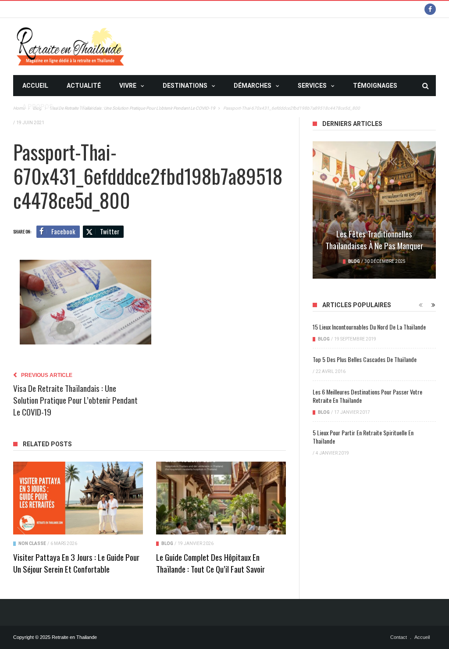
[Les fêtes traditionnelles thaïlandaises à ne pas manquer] (374, 210)
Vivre (127, 85)
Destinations (185, 85)
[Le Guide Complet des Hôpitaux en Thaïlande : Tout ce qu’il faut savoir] (221, 498)
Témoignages (375, 85)
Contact (398, 637)
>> (82, 106)
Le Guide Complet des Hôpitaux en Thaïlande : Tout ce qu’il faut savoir (210, 563)
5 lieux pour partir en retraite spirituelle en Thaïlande (363, 436)
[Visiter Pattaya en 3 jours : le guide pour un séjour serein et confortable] (78, 498)
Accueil (35, 85)
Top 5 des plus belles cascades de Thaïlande (365, 359)
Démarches (252, 85)
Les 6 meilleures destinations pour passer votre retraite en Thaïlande (367, 396)
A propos (37, 106)
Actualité (84, 85)
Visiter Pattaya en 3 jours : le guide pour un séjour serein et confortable (76, 563)
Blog (167, 543)
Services (312, 85)
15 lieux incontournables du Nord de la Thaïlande (369, 326)
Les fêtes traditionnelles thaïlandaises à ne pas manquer (374, 239)
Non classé (32, 543)
